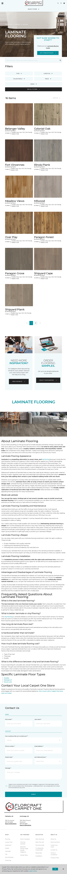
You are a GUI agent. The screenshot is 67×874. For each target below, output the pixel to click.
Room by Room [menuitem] (55, 842)
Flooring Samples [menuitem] (22, 843)
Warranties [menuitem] (38, 853)
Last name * (37, 719)
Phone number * (10, 746)
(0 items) (64, 3)
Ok (55, 869)
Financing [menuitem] (8, 860)
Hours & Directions (10, 823)
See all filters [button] (32, 89)
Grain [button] (32, 84)
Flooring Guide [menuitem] (39, 845)
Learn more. (33, 871)
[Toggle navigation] (2, 3)
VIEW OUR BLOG (17, 381)
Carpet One (8, 24)
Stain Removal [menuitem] (39, 839)
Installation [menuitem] (38, 856)
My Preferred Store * (40, 757)
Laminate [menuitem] (8, 851)
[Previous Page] (27, 323)
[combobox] (32, 60)
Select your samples (46, 380)
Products (17, 24)
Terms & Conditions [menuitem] (54, 853)
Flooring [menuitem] (7, 839)
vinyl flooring (8, 617)
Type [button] (17, 73)
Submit (33, 794)
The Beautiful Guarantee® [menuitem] (39, 849)
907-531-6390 (9, 822)
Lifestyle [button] (47, 73)
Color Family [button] (17, 79)
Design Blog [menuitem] (24, 855)
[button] (58, 3)
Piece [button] (47, 79)
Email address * (38, 746)
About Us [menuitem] (53, 839)
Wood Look (8, 682)
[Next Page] (40, 323)
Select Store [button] (32, 9)
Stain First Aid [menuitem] (39, 842)
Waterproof (8, 680)
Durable (6, 678)
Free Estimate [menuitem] (9, 857)
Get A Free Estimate (46, 53)
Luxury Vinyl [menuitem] (8, 842)
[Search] (60, 60)
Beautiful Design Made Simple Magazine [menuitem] (24, 849)
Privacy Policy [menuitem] (55, 857)
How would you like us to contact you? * (16, 736)
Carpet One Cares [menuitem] (54, 846)
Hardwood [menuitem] (8, 845)
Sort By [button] (55, 98)
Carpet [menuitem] (7, 848)
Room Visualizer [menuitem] (25, 839)
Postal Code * (9, 757)
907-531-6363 (24, 823)
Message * (8, 768)
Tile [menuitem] (6, 854)
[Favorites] (61, 3)
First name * (8, 719)
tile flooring (46, 459)
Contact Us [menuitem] (54, 850)
